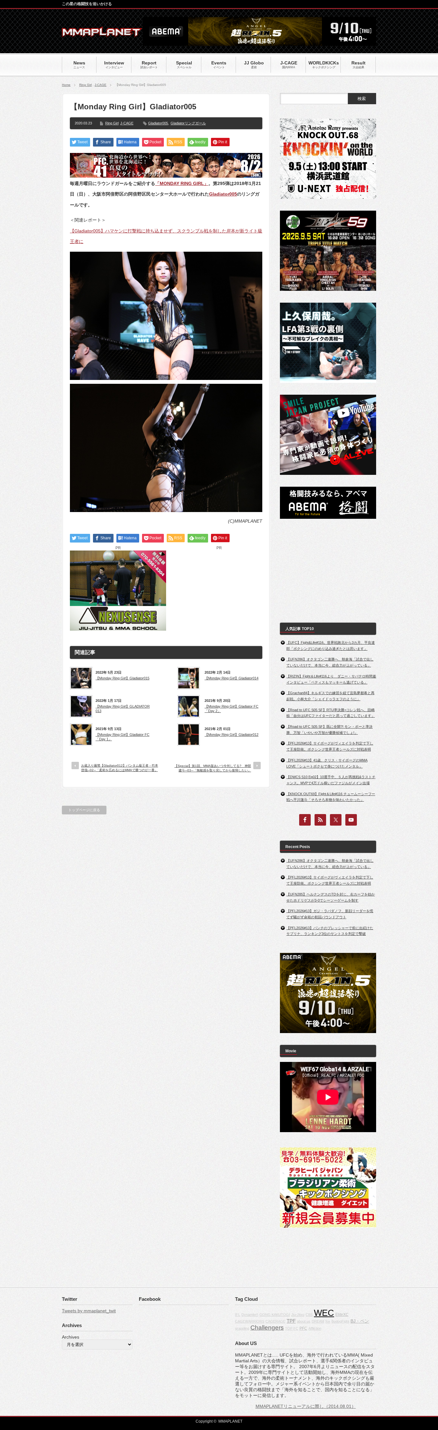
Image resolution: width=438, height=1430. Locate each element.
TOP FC (291, 1328)
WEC (324, 1313)
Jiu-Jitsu (297, 1314)
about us (303, 1321)
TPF (291, 1321)
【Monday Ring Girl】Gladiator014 (231, 678)
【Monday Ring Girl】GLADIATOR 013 (123, 708)
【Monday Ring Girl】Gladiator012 (231, 734)
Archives (70, 1337)
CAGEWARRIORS (249, 1321)
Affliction (314, 1328)
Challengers (267, 1327)
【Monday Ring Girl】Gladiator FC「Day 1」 (122, 737)
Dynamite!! (249, 1314)
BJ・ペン (359, 1321)
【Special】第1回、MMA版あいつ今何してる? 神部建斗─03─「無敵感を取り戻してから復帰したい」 (212, 768)
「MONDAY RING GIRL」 (181, 183)
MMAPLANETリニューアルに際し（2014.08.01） (306, 1406)
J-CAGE (100, 85)
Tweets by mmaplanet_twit (89, 1310)
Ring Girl (85, 85)
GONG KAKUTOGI (274, 1314)
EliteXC (342, 1314)
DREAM (318, 1321)
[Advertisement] (219, 591)
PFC (303, 1328)
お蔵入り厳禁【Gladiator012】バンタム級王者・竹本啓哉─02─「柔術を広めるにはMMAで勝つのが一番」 (119, 768)
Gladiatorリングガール (188, 123)
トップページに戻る (84, 810)
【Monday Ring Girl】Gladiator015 (122, 678)
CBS (309, 1314)
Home (66, 85)
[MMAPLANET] (102, 34)
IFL (237, 1314)
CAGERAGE (275, 1321)
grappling (242, 1328)
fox (327, 1321)
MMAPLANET (230, 1421)
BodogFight (340, 1321)
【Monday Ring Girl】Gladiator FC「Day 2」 (231, 708)
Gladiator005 (158, 123)
